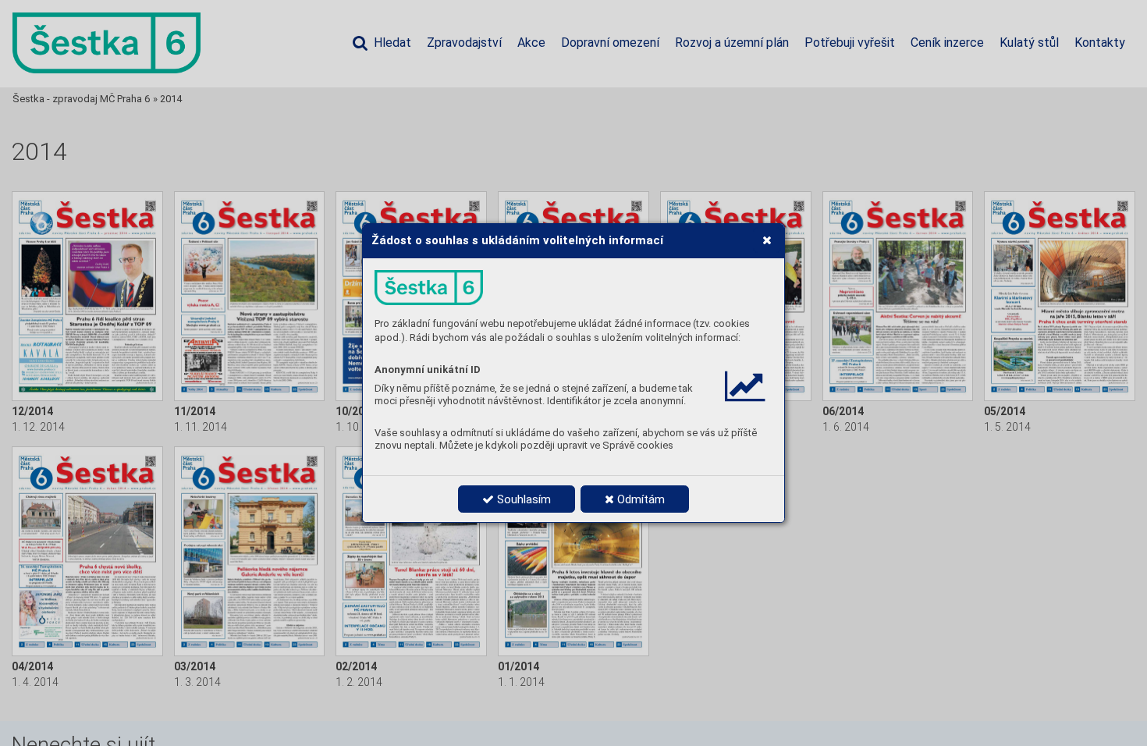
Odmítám (639, 499)
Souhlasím (522, 499)
